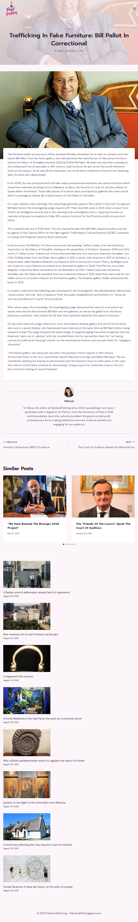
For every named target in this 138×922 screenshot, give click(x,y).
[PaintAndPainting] (11, 9)
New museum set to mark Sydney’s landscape (30, 634)
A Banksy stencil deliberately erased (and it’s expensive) (36, 592)
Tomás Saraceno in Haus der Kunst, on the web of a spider (38, 887)
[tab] (63, 544)
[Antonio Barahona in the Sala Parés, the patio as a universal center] (69, 700)
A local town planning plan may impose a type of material (37, 844)
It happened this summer (18, 676)
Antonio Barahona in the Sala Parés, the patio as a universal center (42, 718)
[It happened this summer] (69, 658)
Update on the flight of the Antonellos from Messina (34, 802)
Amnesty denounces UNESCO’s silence (26, 445)
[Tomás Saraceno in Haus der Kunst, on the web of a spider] (69, 868)
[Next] (129, 508)
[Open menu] (134, 9)
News (69, 29)
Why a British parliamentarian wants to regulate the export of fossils (43, 760)
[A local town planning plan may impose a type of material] (69, 826)
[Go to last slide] (8, 508)
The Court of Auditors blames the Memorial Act (106, 445)
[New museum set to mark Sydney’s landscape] (69, 616)
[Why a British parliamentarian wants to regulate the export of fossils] (69, 742)
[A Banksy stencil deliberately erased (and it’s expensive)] (69, 574)
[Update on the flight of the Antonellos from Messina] (69, 784)
